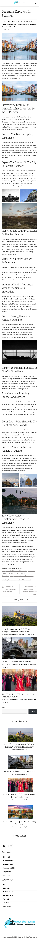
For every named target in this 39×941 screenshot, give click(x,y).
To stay (4, 27)
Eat (4, 24)
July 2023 (6, 875)
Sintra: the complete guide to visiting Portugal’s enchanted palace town (16, 630)
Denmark (10, 580)
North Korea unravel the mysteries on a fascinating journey (19, 795)
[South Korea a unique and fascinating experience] (20, 812)
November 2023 (8, 861)
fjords (11, 122)
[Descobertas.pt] (19, 1)
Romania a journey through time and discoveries (17, 576)
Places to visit (23, 24)
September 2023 (9, 868)
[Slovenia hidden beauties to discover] (20, 762)
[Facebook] (4, 846)
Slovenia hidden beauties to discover (16, 661)
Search (4, 707)
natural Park (18, 580)
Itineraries (11, 24)
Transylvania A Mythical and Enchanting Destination (18, 571)
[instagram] (10, 846)
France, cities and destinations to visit (14, 573)
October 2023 (8, 864)
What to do (13, 27)
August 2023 (7, 871)
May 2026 (6, 857)
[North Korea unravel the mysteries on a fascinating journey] (20, 785)
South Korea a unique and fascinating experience (19, 822)
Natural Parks (23, 664)
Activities (4, 580)
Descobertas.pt (10, 21)
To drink (33, 24)
